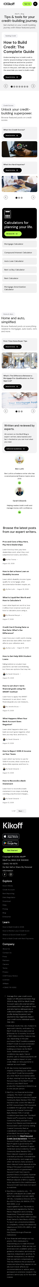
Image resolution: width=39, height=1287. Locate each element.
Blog (22, 14)
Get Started (12, 850)
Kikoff (17, 14)
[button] (35, 4)
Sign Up (27, 4)
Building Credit (11, 36)
